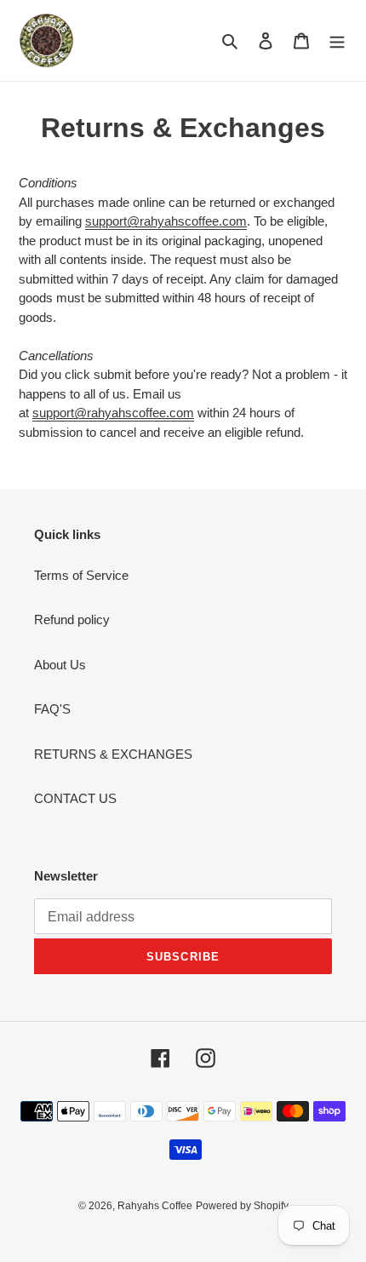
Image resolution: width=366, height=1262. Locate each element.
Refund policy (72, 619)
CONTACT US (75, 798)
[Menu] (337, 40)
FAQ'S (52, 709)
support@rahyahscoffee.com (166, 221)
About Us (60, 664)
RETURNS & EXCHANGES (113, 754)
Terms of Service (81, 575)
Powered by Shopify (242, 1206)
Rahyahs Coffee (154, 1206)
